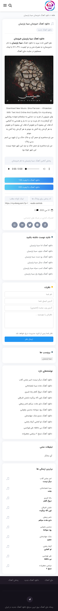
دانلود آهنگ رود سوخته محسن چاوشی (36, 409)
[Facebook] (45, 225)
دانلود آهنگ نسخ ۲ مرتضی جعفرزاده (37, 433)
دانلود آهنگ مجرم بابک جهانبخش (38, 415)
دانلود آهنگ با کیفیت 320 (29, 187)
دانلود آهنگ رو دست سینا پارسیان (39, 256)
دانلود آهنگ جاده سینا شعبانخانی (38, 385)
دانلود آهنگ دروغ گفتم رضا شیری (38, 391)
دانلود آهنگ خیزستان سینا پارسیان (34, 24)
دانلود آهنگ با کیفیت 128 (29, 180)
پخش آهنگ (13, 580)
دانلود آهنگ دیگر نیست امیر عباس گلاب (35, 379)
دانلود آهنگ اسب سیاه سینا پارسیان (38, 268)
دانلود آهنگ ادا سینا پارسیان (41, 245)
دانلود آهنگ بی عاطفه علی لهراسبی (38, 427)
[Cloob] (22, 225)
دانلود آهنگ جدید (45, 29)
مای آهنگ (49, 580)
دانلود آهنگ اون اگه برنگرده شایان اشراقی (35, 397)
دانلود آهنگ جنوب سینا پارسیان (40, 251)
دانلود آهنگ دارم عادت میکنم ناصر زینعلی (35, 403)
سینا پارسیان (47, 358)
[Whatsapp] (15, 225)
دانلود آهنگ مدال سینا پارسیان (40, 262)
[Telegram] (37, 225)
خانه (53, 15)
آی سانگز (48, 455)
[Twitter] (30, 225)
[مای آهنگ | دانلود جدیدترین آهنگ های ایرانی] (50, 5)
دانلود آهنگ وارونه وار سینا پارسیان (38, 274)
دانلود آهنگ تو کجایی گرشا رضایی (38, 421)
